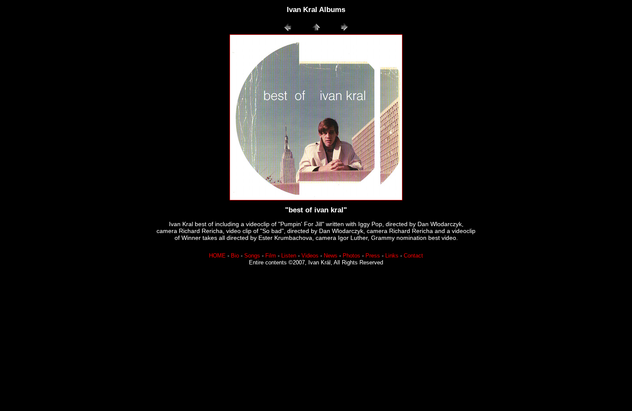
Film (270, 256)
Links (392, 256)
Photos (351, 256)
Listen (288, 256)
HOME (217, 256)
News (330, 256)
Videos (310, 256)
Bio (235, 256)
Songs (252, 256)
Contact (413, 256)
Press (372, 256)
